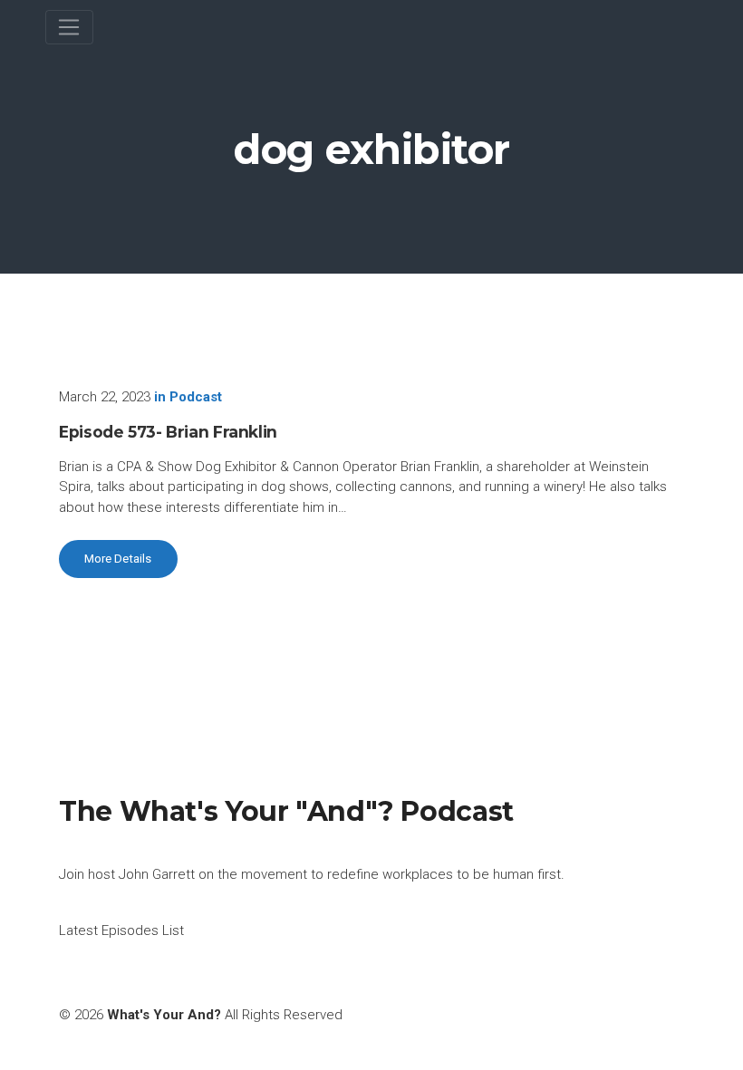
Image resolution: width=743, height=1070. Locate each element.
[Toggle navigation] (69, 27)
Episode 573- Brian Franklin (168, 431)
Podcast (195, 397)
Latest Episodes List (121, 930)
